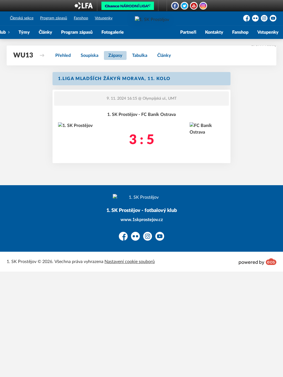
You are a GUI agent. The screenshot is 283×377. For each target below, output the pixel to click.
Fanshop (81, 18)
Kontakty (214, 32)
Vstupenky (103, 18)
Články (45, 32)
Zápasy (115, 55)
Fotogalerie (112, 32)
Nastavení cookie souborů (129, 261)
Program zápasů (53, 18)
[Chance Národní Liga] (127, 7)
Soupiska (89, 55)
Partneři (188, 32)
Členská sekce (21, 18)
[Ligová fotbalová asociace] (83, 7)
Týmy (24, 32)
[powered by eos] (257, 261)
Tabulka (139, 55)
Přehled (63, 55)
